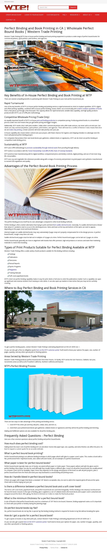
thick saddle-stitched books (62, 225)
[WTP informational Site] (16, 7)
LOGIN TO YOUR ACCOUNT (34, 15)
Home (97, 15)
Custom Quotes (53, 15)
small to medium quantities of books (89, 109)
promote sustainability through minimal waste (42, 148)
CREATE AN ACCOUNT (13, 15)
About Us (87, 15)
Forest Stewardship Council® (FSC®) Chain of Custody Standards (50, 151)
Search (73, 7)
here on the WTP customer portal (47, 350)
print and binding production (46, 120)
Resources (74, 15)
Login (101, 1)
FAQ (64, 15)
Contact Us (10, 20)
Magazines (13, 270)
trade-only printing (15, 130)
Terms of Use (54, 548)
